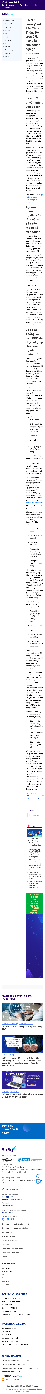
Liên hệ (36, 5)
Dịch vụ (7, 53)
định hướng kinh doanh (34, 503)
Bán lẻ (7, 43)
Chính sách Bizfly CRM (10, 1253)
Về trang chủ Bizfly (12, 2)
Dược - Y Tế (9, 24)
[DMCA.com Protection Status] (36, 1160)
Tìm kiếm (30, 815)
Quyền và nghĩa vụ (9, 1236)
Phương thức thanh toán (11, 1240)
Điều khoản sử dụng (9, 1232)
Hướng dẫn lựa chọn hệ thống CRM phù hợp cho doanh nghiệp (35, 875)
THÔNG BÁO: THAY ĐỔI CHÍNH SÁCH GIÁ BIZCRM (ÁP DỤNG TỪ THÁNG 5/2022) (22, 1095)
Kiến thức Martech (10, 1023)
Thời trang (8, 37)
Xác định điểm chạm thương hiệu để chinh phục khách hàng (34, 841)
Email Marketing (9, 1364)
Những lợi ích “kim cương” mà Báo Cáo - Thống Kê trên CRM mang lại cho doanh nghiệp (35, 853)
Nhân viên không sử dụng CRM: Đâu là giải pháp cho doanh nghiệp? (35, 884)
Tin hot (33, 826)
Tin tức (5, 1091)
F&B (6, 34)
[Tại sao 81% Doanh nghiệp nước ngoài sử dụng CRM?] (22, 1012)
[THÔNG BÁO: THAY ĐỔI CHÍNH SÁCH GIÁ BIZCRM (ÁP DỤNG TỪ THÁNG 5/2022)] (22, 1080)
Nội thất (8, 56)
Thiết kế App (22, 1364)
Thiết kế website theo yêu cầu (12, 1360)
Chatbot (29, 1369)
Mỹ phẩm (8, 40)
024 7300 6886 (8, 1213)
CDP (37, 1369)
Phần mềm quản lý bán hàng (13, 1369)
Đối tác (7, 7)
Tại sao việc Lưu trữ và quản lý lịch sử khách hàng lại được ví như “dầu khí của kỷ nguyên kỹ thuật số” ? (35, 864)
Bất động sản (9, 21)
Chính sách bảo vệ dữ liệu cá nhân (15, 1228)
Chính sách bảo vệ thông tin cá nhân (16, 1224)
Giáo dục (8, 27)
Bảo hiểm (8, 30)
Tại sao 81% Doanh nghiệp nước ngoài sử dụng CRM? (22, 1027)
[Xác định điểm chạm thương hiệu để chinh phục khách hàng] (34, 833)
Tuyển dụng (24, 5)
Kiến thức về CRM (26, 1023)
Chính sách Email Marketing (12, 1248)
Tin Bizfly (15, 1091)
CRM (27, 1360)
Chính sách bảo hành (10, 1244)
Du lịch (7, 47)
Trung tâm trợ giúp (8, 5)
